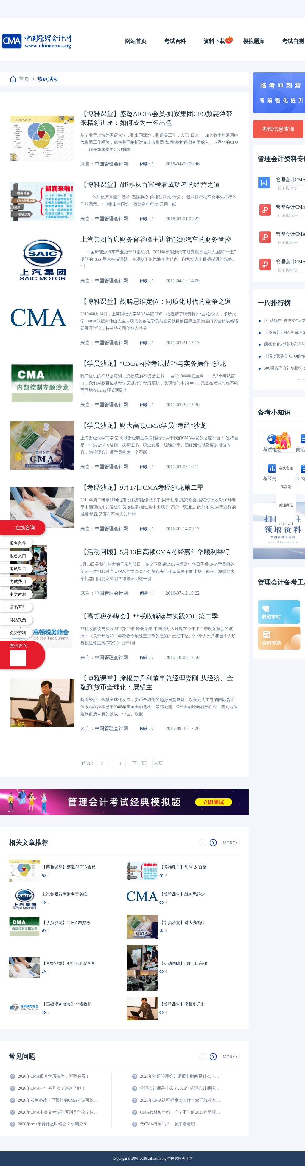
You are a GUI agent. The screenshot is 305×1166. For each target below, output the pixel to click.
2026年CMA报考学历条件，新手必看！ (54, 1076)
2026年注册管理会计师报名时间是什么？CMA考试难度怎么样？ (180, 1076)
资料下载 (214, 41)
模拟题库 (253, 41)
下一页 (139, 763)
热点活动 (48, 79)
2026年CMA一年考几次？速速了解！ (51, 1088)
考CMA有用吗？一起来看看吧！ (169, 1124)
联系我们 (286, 523)
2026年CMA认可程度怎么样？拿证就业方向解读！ (180, 1100)
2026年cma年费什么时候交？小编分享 (52, 1124)
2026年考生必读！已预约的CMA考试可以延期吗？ (58, 1100)
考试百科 (175, 41)
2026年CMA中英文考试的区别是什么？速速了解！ (58, 1112)
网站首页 (136, 41)
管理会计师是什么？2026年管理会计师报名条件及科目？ (180, 1088)
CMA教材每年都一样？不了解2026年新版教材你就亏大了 (180, 1112)
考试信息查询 (278, 129)
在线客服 (286, 468)
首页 (24, 79)
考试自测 (293, 41)
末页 (158, 763)
